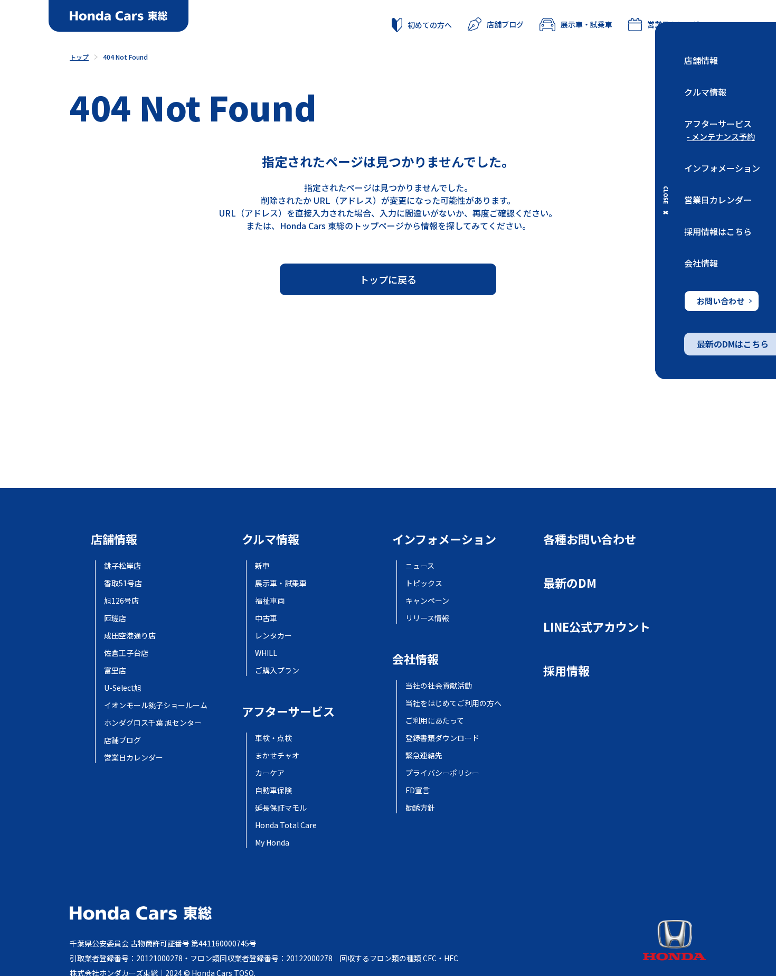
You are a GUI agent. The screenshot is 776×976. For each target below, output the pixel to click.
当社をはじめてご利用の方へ (453, 703)
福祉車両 (270, 600)
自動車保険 (273, 790)
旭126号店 (121, 600)
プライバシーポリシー (442, 772)
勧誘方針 (420, 807)
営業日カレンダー (718, 199)
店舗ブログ (505, 24)
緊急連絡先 (423, 755)
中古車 (266, 618)
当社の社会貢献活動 (438, 685)
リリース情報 (427, 618)
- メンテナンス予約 (721, 136)
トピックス (423, 583)
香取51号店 (123, 583)
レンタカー (273, 635)
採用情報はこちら (718, 231)
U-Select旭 (122, 687)
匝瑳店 (115, 618)
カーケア (270, 772)
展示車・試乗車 (586, 24)
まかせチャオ (277, 755)
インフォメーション (722, 168)
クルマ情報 (705, 92)
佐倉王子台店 (126, 652)
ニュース (419, 565)
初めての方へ (430, 25)
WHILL (266, 652)
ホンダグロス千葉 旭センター (153, 722)
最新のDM (570, 582)
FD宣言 (417, 790)
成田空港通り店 (130, 635)
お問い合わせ (720, 300)
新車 (262, 565)
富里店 (115, 670)
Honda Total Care (286, 825)
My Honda (272, 842)
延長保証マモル (281, 807)
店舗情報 (701, 60)
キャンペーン (427, 600)
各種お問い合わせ (589, 538)
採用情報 (566, 670)
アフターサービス (718, 123)
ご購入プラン (277, 670)
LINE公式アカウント (596, 626)
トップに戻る (388, 279)
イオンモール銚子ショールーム (155, 705)
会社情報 (701, 263)
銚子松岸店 (122, 565)
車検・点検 (273, 738)
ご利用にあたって (434, 720)
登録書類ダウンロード (442, 738)
